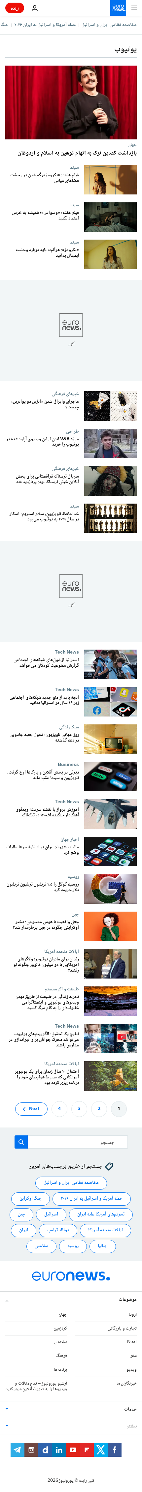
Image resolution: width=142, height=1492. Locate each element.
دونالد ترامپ (58, 1231)
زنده (15, 8)
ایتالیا (103, 1246)
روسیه (73, 876)
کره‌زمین (60, 1328)
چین (75, 914)
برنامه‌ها (60, 1370)
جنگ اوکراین (30, 1199)
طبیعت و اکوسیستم (62, 989)
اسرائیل (51, 1215)
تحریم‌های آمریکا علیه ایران (100, 1215)
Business (68, 764)
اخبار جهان (69, 839)
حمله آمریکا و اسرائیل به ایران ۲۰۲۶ (45, 25)
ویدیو (131, 1370)
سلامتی (41, 1246)
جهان (132, 144)
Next (34, 1109)
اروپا (133, 1315)
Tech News (67, 652)
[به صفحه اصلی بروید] (118, 8)
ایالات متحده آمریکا (105, 1231)
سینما (74, 167)
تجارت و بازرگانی (122, 1328)
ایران (23, 1231)
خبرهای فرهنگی (65, 393)
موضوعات (128, 1300)
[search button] (21, 1142)
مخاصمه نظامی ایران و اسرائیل (109, 25)
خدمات (130, 1410)
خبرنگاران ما (127, 1384)
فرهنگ (61, 1356)
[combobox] (71, 1142)
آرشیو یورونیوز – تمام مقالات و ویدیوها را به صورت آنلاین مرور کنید (36, 1386)
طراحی (72, 431)
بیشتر (132, 1427)
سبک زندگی (69, 727)
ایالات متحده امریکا (61, 951)
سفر (133, 1356)
